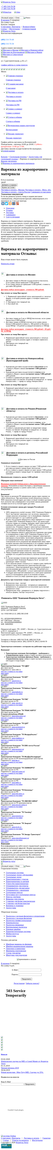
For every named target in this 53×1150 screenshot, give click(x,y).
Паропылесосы (12, 923)
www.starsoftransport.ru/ (20, 838)
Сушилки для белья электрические (20, 901)
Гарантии (47, 1138)
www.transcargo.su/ (19, 716)
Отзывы (9, 210)
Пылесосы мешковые (15, 925)
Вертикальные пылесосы (16, 927)
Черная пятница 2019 (10, 1068)
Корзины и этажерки (14, 906)
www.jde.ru (15, 760)
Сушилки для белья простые (18, 903)
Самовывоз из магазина (41, 192)
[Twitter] (6, 203)
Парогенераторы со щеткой (17, 881)
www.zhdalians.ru (18, 738)
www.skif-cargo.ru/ (18, 771)
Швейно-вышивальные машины (19, 946)
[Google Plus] (17, 203)
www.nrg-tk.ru (16, 827)
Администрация (29, 29)
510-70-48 (7, 40)
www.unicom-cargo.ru (19, 805)
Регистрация (19, 983)
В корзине (5, 20)
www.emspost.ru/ (18, 749)
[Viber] (17, 12)
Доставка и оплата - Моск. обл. (38, 190)
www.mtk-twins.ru (18, 794)
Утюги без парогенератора (17, 884)
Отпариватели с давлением (17, 890)
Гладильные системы (15, 873)
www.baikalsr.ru (17, 692)
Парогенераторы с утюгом (17, 879)
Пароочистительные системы (18, 931)
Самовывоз (10, 215)
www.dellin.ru (16, 783)
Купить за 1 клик (8, 187)
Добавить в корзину (9, 185)
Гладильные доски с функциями (19, 875)
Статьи (4, 29)
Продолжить (26, 979)
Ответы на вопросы (20, 1140)
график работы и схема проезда (14, 65)
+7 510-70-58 (8, 6)
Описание (10, 208)
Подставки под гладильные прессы (20, 895)
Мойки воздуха (12, 934)
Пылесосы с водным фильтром (19, 918)
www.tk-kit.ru (16, 681)
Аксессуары (11, 908)
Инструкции (14, 29)
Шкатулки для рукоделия (16, 955)
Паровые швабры (13, 929)
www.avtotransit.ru (18, 727)
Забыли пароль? (32, 983)
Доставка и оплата (31, 1138)
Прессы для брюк (13, 897)
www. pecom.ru (17, 703)
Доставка (10, 212)
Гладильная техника (18, 157)
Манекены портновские (16, 951)
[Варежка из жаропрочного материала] (17, 163)
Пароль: (15, 974)
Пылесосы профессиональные (18, 920)
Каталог (4, 157)
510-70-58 (7, 44)
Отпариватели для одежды (17, 886)
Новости (4, 1054)
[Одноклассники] (10, 203)
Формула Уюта (22, 1142)
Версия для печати (9, 161)
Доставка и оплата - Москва (13, 190)
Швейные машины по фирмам (19, 944)
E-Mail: (15, 970)
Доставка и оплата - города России (15, 192)
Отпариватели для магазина (17, 888)
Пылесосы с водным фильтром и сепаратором (25, 916)
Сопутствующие (13, 217)
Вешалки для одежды (15, 899)
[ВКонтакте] (2, 203)
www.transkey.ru (17, 816)
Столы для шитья (13, 953)
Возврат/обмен (29, 27)
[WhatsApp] (7, 12)
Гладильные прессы (14, 892)
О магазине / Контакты (10, 27)
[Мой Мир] (13, 203)
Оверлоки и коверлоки (15, 949)
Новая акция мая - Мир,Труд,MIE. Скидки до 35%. (22, 1072)
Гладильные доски (13, 877)
